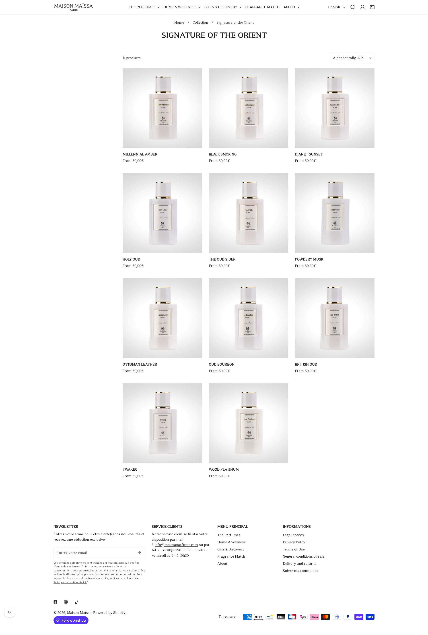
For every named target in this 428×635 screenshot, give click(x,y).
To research (228, 616)
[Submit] (139, 553)
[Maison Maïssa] (74, 7)
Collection (200, 22)
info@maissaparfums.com (176, 544)
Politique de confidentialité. (70, 582)
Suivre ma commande (301, 570)
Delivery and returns (300, 563)
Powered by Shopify (109, 612)
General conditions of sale (303, 556)
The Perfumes (229, 535)
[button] (372, 7)
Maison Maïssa (79, 612)
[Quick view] (194, 142)
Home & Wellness (231, 542)
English (334, 7)
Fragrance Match (231, 556)
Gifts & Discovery (230, 549)
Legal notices (293, 535)
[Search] (353, 7)
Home (179, 22)
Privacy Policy (294, 542)
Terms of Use (294, 549)
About (222, 563)
